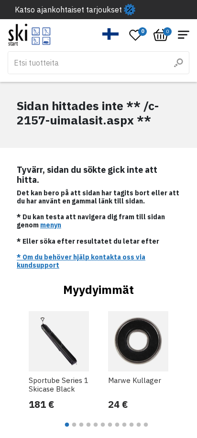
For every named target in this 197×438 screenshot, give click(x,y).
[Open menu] (183, 34)
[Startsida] (29, 34)
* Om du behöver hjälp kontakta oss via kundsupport (81, 261)
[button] (110, 34)
